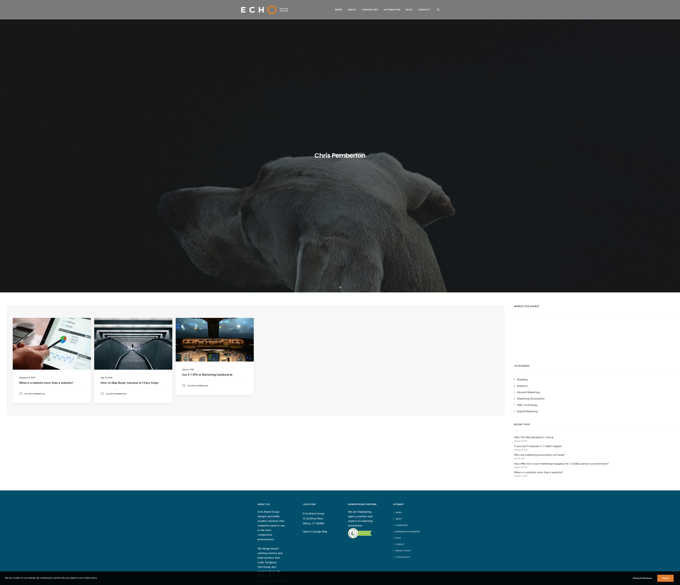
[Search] (438, 9)
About (352, 9)
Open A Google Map (315, 531)
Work (338, 9)
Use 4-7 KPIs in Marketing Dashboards (207, 374)
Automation (392, 9)
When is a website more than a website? (46, 383)
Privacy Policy (403, 551)
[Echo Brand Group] (264, 9)
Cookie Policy (402, 557)
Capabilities (370, 9)
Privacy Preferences (642, 578)
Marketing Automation (407, 532)
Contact (424, 9)
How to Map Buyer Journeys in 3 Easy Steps (129, 383)
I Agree (665, 578)
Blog (409, 9)
